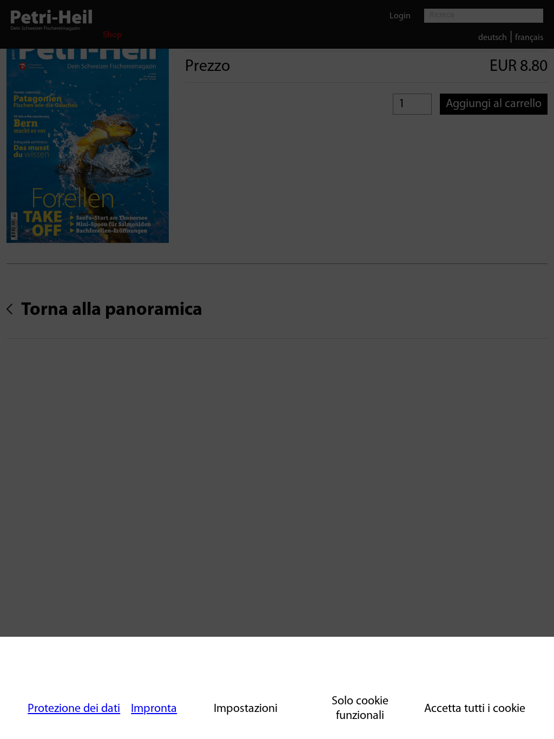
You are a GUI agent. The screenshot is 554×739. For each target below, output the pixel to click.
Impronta (154, 709)
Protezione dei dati (74, 709)
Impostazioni (246, 709)
